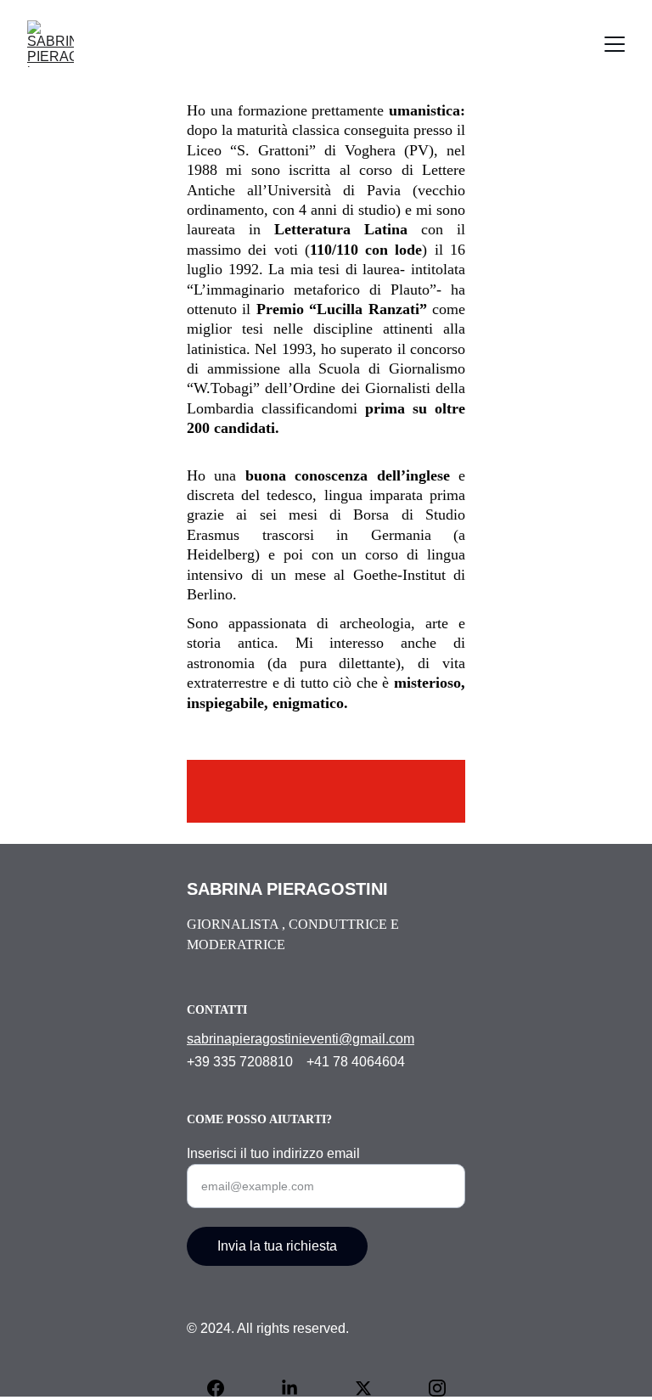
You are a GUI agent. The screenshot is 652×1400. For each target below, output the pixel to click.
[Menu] (614, 44)
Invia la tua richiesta (277, 1246)
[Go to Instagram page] (437, 1388)
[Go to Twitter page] (372, 1388)
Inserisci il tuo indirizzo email (273, 1153)
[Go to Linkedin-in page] (298, 1388)
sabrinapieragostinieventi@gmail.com (300, 1039)
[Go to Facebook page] (224, 1388)
